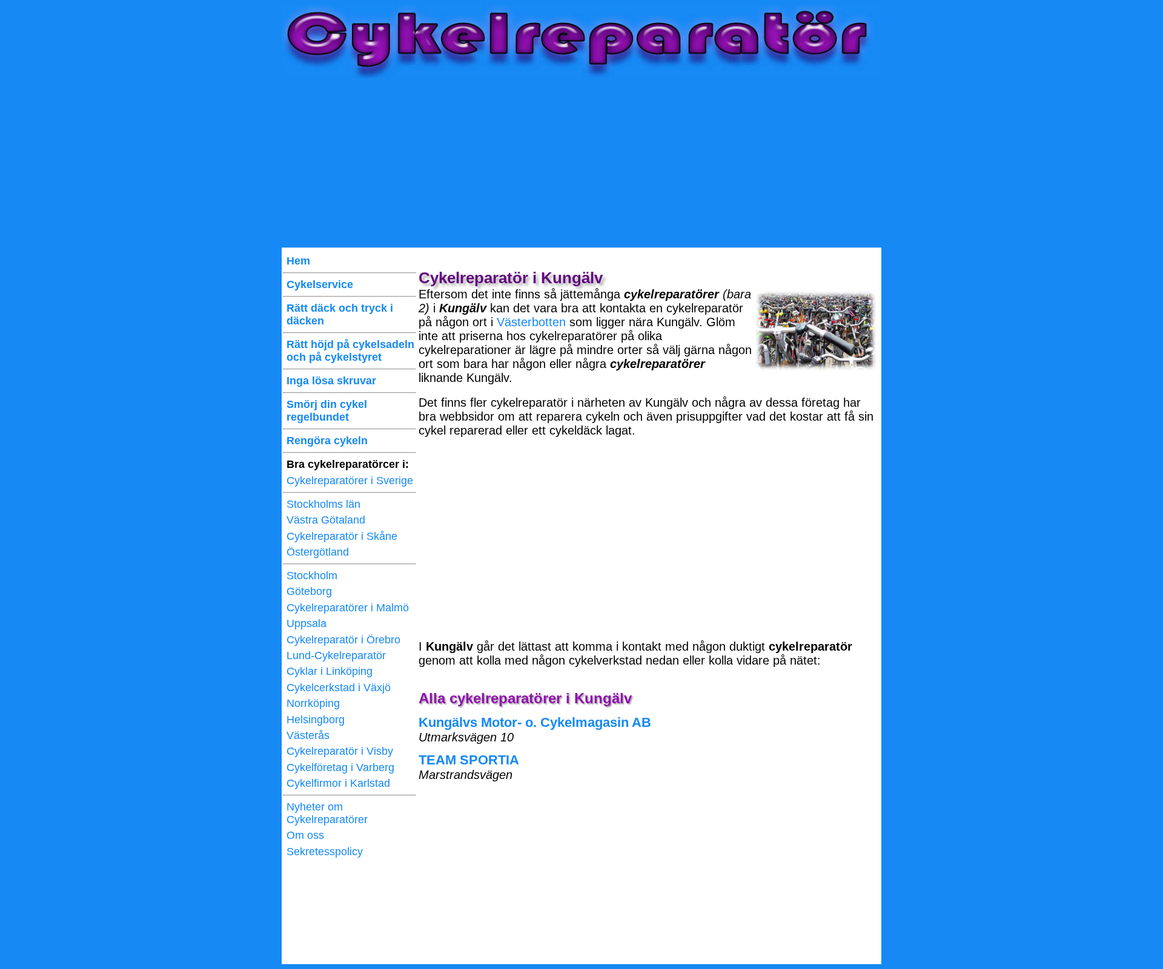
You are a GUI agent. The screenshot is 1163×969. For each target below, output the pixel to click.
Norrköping (313, 703)
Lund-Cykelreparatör (336, 655)
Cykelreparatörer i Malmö (348, 608)
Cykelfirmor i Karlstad (338, 783)
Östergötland (318, 552)
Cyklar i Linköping (330, 671)
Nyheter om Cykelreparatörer (327, 813)
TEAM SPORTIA (469, 759)
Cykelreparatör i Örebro (343, 640)
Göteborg (309, 591)
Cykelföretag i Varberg (340, 767)
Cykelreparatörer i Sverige (350, 481)
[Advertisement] (581, 163)
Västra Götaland (326, 520)
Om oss (305, 835)
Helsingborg (316, 720)
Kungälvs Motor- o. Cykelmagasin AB (535, 722)
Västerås (308, 735)
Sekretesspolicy (325, 852)
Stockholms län (323, 504)
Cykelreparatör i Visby (340, 751)
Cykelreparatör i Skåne (342, 536)
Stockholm (312, 576)
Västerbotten (531, 322)
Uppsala (306, 623)
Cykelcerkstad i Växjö (339, 688)
